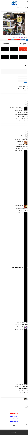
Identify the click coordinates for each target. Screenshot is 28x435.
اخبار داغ (25, 7)
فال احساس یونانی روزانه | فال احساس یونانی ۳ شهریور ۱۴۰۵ (21, 118)
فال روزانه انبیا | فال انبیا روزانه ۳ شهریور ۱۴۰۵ (22, 210)
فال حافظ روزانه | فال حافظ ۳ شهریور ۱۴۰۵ (22, 120)
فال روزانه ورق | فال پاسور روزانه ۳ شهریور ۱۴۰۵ (18, 212)
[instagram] (12, 433)
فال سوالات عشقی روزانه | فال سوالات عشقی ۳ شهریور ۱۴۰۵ (21, 114)
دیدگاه (26, 68)
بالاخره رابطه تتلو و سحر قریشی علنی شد (5, 43)
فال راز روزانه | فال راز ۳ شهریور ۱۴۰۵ (19, 141)
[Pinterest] (15, 433)
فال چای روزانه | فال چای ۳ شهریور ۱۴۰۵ (23, 392)
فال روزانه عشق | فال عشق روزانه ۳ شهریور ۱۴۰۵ (22, 103)
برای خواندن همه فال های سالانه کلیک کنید (14, 421)
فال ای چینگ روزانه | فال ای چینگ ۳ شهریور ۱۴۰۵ (22, 129)
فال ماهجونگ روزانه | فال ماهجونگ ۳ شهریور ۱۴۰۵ (22, 116)
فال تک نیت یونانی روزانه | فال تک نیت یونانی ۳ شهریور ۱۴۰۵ (21, 148)
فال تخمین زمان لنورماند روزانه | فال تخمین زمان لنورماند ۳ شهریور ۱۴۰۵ (19, 131)
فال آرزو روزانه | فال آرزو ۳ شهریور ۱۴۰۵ (23, 90)
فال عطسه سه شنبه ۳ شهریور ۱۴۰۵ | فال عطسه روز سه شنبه (21, 324)
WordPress (13, 432)
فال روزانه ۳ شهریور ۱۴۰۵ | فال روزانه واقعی (22, 133)
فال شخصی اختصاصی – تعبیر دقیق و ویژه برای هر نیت (21, 404)
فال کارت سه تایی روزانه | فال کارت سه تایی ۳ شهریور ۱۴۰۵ (21, 208)
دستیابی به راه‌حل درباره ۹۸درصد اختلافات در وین (23, 43)
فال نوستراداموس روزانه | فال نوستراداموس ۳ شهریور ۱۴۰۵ (21, 110)
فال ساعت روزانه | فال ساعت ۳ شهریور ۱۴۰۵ (22, 390)
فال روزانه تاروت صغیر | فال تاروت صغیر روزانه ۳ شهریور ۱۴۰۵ (17, 267)
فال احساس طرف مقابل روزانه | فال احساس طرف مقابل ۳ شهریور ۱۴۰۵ (16, 107)
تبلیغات (14, 425)
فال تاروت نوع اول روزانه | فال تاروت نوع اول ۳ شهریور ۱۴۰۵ (21, 122)
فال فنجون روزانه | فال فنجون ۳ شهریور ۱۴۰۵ (22, 144)
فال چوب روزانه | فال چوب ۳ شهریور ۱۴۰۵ (22, 394)
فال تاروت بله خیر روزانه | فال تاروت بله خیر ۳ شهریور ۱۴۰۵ (21, 146)
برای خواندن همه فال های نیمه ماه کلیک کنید (14, 418)
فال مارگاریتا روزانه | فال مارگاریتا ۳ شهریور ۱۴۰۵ (22, 101)
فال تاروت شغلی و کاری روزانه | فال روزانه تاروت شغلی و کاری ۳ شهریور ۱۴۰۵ (19, 406)
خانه (27, 7)
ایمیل (26, 77)
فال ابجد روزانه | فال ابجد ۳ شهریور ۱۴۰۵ (23, 388)
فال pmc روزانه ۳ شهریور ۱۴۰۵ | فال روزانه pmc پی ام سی (21, 99)
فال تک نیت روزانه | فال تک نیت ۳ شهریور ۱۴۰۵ (22, 88)
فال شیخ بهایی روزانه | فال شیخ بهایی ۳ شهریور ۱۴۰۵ (21, 86)
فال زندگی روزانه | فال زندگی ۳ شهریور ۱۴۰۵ (22, 135)
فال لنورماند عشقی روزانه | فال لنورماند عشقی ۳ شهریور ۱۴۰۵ (21, 139)
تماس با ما (14, 426)
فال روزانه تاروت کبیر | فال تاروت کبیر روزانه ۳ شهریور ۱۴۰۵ (21, 386)
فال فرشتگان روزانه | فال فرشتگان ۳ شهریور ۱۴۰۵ (22, 322)
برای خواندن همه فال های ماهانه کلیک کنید (14, 419)
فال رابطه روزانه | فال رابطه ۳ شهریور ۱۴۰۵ (22, 92)
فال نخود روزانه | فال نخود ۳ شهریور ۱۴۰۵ (23, 105)
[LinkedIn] (14, 433)
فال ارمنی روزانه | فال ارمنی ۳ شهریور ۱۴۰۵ (22, 112)
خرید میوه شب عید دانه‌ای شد (24, 60)
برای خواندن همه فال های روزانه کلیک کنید (14, 411)
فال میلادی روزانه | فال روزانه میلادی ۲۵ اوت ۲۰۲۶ (18, 329)
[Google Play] (11, 433)
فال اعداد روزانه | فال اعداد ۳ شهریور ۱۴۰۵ (19, 326)
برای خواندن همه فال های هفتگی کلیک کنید (14, 416)
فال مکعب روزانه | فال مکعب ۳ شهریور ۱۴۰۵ (19, 205)
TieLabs (18, 432)
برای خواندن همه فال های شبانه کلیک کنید (14, 413)
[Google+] (17, 433)
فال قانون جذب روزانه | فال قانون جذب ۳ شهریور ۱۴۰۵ (21, 396)
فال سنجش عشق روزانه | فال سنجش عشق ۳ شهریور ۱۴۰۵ (17, 150)
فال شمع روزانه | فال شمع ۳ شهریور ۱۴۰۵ (23, 137)
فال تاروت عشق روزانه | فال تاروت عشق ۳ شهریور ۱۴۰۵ (21, 384)
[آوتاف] (14, 3)
